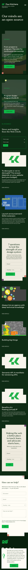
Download (10, 274)
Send (5, 526)
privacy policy (10, 561)
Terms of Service (9, 521)
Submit (9, 464)
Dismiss (14, 565)
